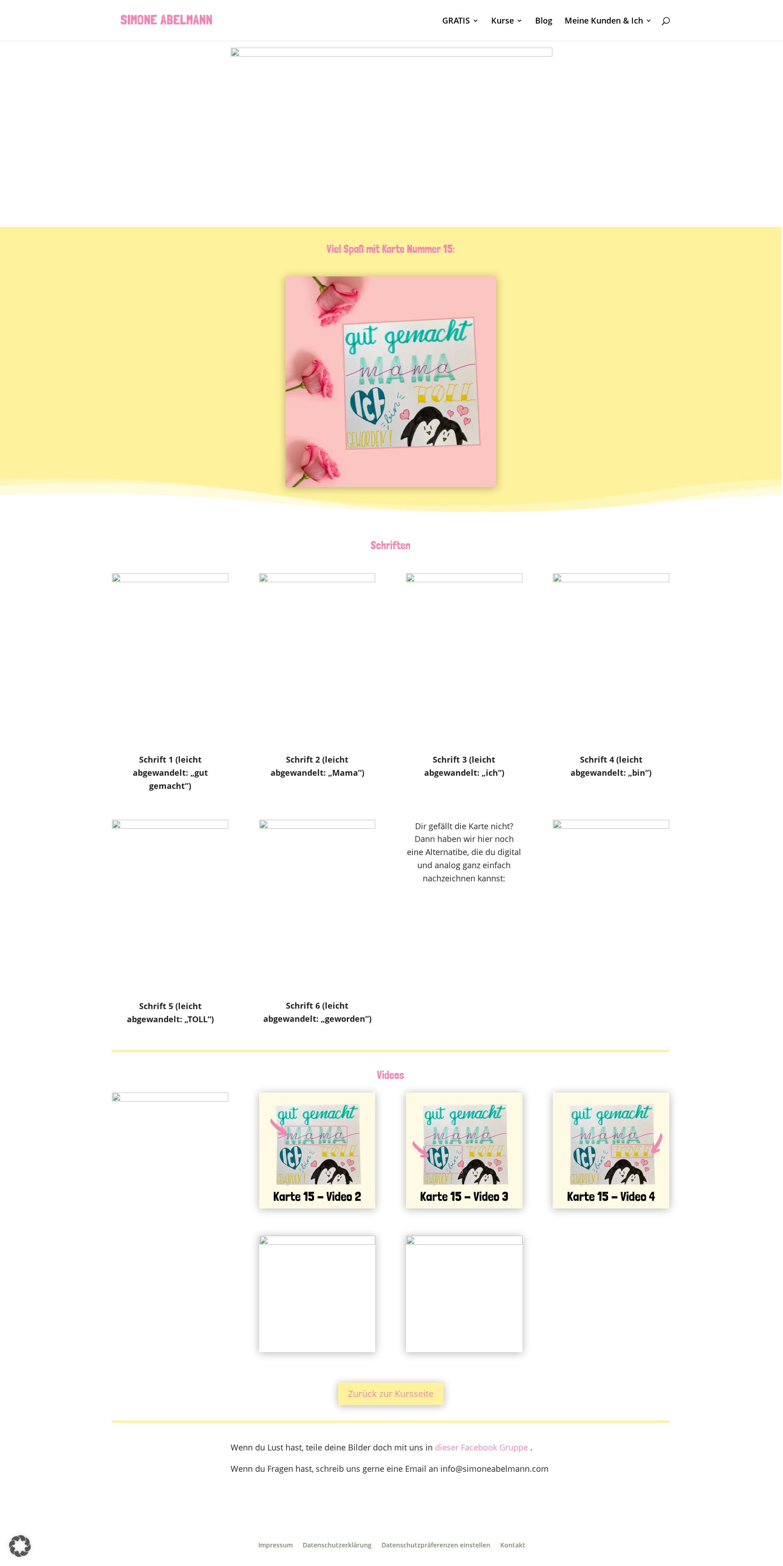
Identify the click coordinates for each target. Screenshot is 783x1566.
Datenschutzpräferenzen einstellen (436, 1545)
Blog (543, 21)
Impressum (275, 1545)
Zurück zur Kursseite (391, 1393)
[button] (20, 1546)
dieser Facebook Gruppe (481, 1447)
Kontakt (512, 1545)
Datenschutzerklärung (337, 1545)
